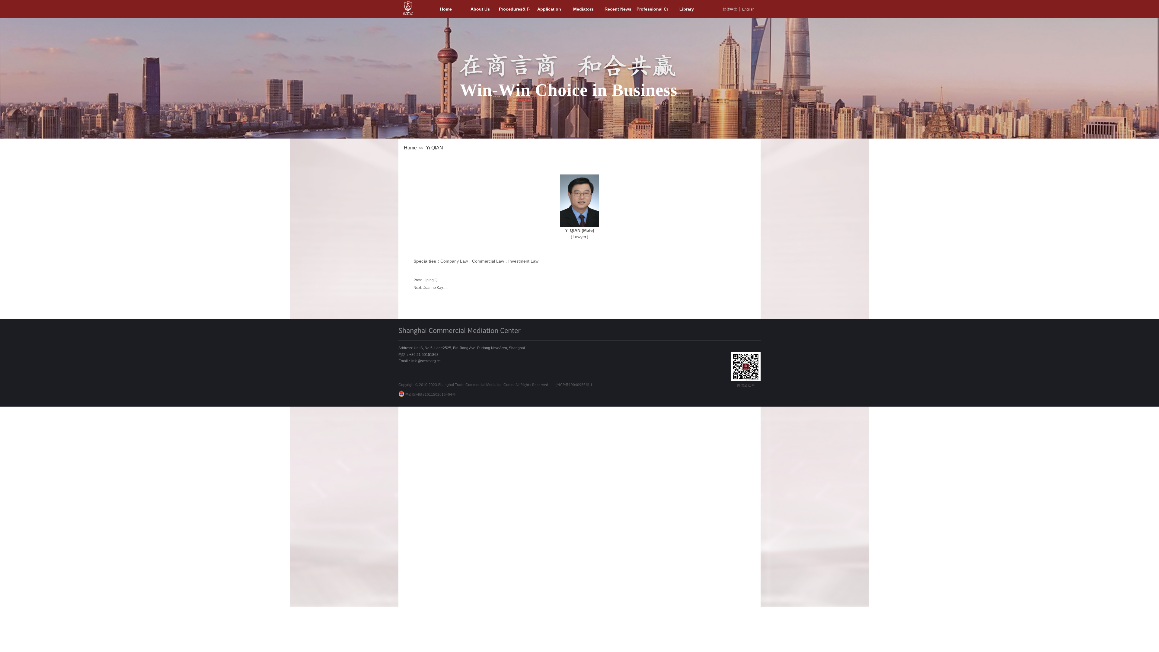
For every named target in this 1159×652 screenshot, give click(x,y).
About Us (480, 9)
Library (686, 9)
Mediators (583, 9)
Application (549, 9)
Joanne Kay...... (430, 288)
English (748, 9)
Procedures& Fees (514, 9)
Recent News (618, 9)
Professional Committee (652, 9)
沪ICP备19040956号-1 (573, 384)
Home (410, 147)
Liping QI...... (428, 280)
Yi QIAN (434, 147)
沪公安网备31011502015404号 (430, 394)
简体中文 (730, 9)
